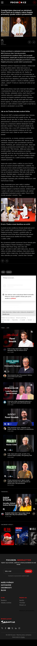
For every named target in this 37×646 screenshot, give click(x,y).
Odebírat (28, 571)
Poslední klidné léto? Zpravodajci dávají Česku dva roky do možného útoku (17, 513)
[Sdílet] (33, 42)
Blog (3, 590)
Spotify (21, 600)
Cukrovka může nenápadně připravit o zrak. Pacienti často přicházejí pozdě (19, 402)
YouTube (22, 602)
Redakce (4, 600)
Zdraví (9, 272)
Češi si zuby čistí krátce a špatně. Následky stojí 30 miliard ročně (17, 349)
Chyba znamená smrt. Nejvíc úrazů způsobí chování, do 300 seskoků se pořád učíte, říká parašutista (18, 481)
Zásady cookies (6, 602)
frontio (23, 637)
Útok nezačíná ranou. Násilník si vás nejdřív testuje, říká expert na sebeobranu (20, 428)
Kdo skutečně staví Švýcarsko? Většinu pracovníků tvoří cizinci (19, 375)
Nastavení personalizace (26, 610)
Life (3, 272)
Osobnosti (6, 588)
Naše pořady (7, 582)
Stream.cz (22, 605)
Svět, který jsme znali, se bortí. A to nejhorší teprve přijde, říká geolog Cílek (19, 454)
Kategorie (6, 585)
